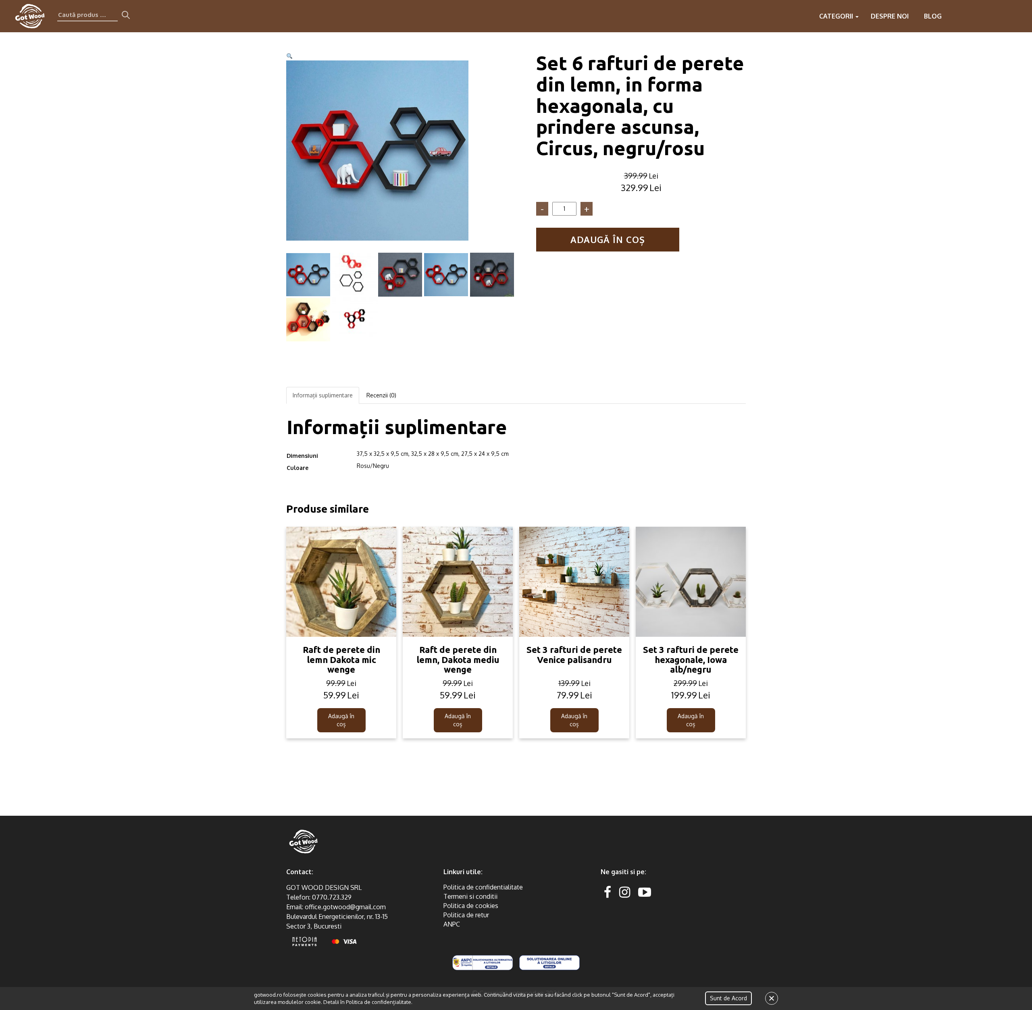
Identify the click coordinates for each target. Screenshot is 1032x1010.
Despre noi (890, 16)
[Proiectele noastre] (954, 16)
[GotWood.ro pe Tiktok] (657, 891)
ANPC (451, 924)
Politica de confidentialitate (483, 887)
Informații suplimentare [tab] (323, 395)
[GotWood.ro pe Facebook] (607, 891)
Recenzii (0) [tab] (381, 395)
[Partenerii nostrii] (987, 16)
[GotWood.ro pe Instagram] (624, 891)
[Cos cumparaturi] (1019, 16)
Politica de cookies (470, 906)
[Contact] (970, 16)
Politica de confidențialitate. (379, 1002)
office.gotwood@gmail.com (345, 907)
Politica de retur (466, 915)
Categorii (837, 16)
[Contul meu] (1003, 16)
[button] (289, 56)
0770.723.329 (332, 897)
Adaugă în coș (607, 239)
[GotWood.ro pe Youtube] (644, 891)
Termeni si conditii (470, 896)
